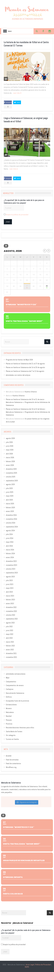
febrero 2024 (10, 553)
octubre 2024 (10, 523)
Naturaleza (10, 712)
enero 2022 (10, 650)
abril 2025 (9, 500)
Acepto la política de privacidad (17, 214)
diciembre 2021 (11, 653)
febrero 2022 (10, 646)
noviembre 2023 (11, 565)
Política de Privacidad (43, 964)
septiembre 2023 (12, 573)
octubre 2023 (10, 569)
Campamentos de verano (15, 685)
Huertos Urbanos (31, 392)
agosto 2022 (10, 623)
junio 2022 (9, 630)
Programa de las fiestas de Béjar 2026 (19, 360)
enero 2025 (10, 511)
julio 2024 (9, 534)
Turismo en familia (12, 739)
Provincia (9, 724)
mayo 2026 (9, 450)
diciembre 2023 (11, 561)
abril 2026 (9, 454)
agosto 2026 (10, 438)
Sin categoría (10, 735)
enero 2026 (10, 465)
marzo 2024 (10, 550)
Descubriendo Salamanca (15, 693)
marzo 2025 (10, 504)
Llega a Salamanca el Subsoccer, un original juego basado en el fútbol (26, 119)
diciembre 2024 (11, 515)
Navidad (9, 716)
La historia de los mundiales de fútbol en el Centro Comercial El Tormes (26, 44)
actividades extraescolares (15, 674)
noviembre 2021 (11, 657)
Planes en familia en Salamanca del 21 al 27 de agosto (25, 364)
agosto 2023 (10, 577)
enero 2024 (10, 557)
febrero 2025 (10, 507)
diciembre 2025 (11, 469)
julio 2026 (9, 442)
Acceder (9, 756)
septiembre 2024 (12, 527)
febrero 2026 (10, 461)
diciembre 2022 (11, 607)
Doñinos (9, 697)
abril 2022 (9, 638)
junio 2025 (9, 492)
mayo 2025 (9, 496)
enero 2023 (10, 603)
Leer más (16, 93)
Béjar (7, 678)
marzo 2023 (10, 596)
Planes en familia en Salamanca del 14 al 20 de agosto (25, 367)
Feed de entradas (12, 760)
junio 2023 (9, 584)
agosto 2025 (10, 484)
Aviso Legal (30, 964)
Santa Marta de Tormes (14, 731)
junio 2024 (9, 538)
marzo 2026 (10, 457)
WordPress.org (11, 767)
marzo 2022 (10, 642)
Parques (9, 720)
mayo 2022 (9, 634)
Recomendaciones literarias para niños (20, 727)
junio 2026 (9, 446)
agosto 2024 (10, 530)
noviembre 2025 (11, 473)
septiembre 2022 (12, 619)
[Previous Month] (44, 250)
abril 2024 (9, 546)
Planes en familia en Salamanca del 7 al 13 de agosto (25, 371)
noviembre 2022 (11, 611)
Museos (9, 708)
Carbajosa (9, 689)
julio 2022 (9, 626)
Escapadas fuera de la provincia (17, 701)
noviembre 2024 (11, 519)
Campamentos (11, 682)
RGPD (27, 967)
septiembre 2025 (12, 481)
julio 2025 (9, 488)
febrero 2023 (10, 600)
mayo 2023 (9, 588)
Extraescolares (11, 705)
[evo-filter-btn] (6, 246)
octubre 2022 (10, 615)
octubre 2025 (10, 477)
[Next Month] (48, 250)
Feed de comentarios (13, 763)
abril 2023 (9, 592)
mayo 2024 (9, 542)
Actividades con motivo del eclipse (18, 375)
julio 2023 (9, 580)
